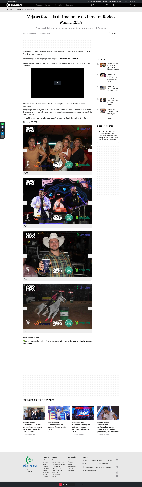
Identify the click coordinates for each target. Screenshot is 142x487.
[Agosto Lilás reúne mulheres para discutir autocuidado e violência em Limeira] (103, 111)
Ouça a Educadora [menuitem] (100, 5)
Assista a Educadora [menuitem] (123, 5)
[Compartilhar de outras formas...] (2, 136)
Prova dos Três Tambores (69, 59)
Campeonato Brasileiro (56, 475)
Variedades (72, 457)
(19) (107, 460)
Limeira (19, 9)
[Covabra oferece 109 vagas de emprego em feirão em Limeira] (103, 65)
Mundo (45, 474)
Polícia (45, 470)
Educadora (66, 484)
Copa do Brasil (56, 468)
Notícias (13, 9)
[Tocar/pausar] (78, 485)
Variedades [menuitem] (58, 5)
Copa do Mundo (57, 470)
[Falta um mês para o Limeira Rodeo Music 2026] (59, 413)
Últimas (45, 460)
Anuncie (114, 1)
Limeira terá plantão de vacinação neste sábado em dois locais (112, 77)
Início (8, 9)
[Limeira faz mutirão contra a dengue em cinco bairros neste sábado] (103, 88)
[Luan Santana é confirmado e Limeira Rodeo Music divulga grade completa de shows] (108, 413)
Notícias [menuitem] (39, 5)
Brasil (44, 464)
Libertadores (56, 472)
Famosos (71, 470)
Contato (119, 1)
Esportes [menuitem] (48, 5)
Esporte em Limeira (58, 462)
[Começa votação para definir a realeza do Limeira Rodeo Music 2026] (83, 413)
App (110, 1)
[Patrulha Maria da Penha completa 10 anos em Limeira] (103, 100)
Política (45, 466)
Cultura (70, 468)
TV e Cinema (72, 466)
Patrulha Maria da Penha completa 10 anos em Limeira (113, 101)
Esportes (55, 457)
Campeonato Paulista (58, 464)
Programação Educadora (94, 1)
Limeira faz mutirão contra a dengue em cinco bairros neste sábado (112, 90)
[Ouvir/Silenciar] (82, 484)
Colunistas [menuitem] (69, 5)
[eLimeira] (29, 461)
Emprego (46, 472)
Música (70, 462)
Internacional (56, 466)
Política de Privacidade (89, 471)
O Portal (105, 1)
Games (70, 464)
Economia (46, 476)
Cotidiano (46, 468)
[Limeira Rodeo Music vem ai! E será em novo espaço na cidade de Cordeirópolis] (34, 413)
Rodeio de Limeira (84, 52)
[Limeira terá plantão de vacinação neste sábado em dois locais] (103, 75)
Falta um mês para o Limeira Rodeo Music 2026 (57, 427)
